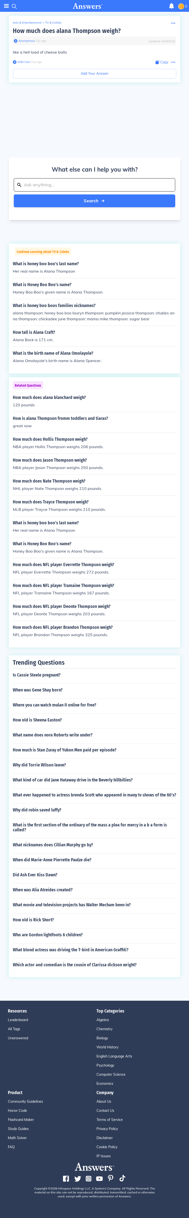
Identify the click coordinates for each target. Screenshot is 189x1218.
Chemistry (104, 1029)
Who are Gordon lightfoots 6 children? (48, 935)
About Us (103, 1101)
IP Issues (103, 1156)
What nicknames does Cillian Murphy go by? (53, 845)
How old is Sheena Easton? (37, 720)
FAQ (11, 1147)
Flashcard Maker (21, 1119)
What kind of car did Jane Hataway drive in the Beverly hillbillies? (73, 780)
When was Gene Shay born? (38, 690)
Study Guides (18, 1129)
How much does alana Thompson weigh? (67, 31)
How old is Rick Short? (33, 920)
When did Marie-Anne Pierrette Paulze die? (52, 860)
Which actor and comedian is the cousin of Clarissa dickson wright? (75, 965)
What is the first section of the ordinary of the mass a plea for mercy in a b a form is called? (90, 827)
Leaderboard (18, 1020)
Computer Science (111, 1074)
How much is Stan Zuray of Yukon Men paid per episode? (64, 750)
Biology (102, 1038)
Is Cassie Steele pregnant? (37, 675)
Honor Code (17, 1110)
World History (107, 1047)
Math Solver (17, 1138)
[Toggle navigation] (6, 6)
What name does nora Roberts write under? (53, 735)
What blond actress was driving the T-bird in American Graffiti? (70, 950)
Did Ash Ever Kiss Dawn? (35, 875)
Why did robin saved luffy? (37, 810)
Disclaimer (104, 1138)
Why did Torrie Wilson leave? (39, 765)
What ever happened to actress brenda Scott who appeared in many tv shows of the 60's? (94, 795)
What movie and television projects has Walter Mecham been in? (72, 905)
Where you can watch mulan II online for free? (54, 705)
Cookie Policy (106, 1147)
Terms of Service (109, 1119)
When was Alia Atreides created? (43, 890)
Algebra (102, 1020)
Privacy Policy (107, 1129)
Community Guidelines (25, 1101)
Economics (104, 1083)
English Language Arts (114, 1056)
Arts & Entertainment (27, 22)
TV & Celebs (53, 22)
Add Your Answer (95, 73)
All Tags (14, 1029)
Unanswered (18, 1038)
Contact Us (105, 1110)
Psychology (105, 1065)
